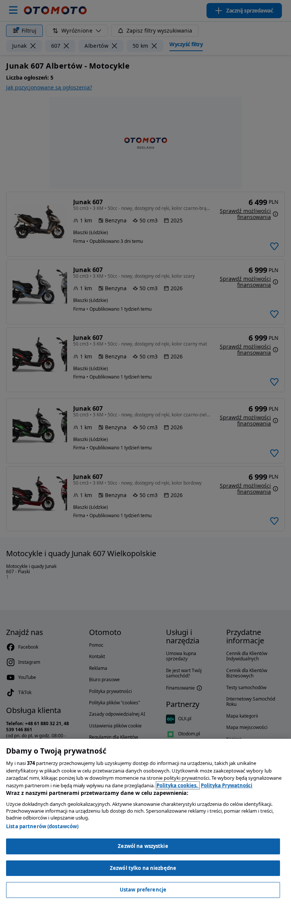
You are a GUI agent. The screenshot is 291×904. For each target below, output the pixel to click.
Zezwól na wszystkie (143, 846)
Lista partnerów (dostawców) (42, 826)
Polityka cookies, (177, 785)
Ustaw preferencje (143, 889)
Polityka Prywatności (226, 785)
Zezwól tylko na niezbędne (143, 868)
